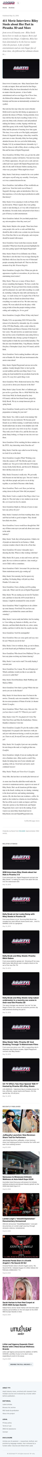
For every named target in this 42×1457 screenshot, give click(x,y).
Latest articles (7, 1404)
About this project (9, 1413)
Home (5, 8)
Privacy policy (7, 1423)
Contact (5, 1432)
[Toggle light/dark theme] (18, 3)
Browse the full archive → (21, 1364)
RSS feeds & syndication (11, 1410)
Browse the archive (9, 1407)
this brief (22, 831)
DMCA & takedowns (9, 1429)
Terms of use (7, 1426)
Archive (11, 8)
